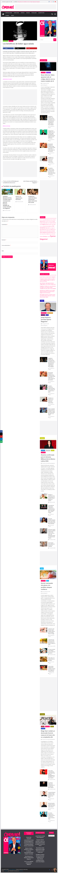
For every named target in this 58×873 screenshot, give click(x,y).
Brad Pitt (43, 221)
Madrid (43, 229)
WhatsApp (45, 236)
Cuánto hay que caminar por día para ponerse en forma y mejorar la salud (51, 642)
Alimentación (41, 12)
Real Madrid (49, 232)
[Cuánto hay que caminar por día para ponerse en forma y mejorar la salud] (43, 642)
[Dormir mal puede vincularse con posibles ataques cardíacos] (48, 574)
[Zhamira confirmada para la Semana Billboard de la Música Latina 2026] (48, 444)
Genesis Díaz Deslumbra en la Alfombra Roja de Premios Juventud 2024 (29, 844)
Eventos (22, 12)
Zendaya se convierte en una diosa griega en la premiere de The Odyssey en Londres (51, 497)
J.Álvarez (47, 224)
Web (3, 250)
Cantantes (43, 450)
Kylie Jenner (48, 227)
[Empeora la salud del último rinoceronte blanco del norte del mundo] (32, 189)
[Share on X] (1, 434)
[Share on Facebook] (1, 431)
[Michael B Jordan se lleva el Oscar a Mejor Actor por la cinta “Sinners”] (43, 806)
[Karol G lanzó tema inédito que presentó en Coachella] (43, 545)
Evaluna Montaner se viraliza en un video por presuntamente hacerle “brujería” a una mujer (28, 851)
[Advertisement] (35, 6)
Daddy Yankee (45, 222)
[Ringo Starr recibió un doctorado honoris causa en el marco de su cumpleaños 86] (48, 720)
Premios (52, 726)
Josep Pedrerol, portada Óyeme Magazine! (47, 277)
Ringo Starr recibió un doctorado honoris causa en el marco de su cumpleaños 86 (48, 734)
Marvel (55, 229)
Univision (41, 236)
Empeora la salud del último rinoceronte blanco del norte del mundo (32, 199)
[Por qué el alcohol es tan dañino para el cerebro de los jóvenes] (43, 652)
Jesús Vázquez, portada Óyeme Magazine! (30, 182)
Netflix (47, 231)
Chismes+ (7, 15)
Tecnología (34, 12)
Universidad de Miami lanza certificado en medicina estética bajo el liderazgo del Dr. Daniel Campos (51, 509)
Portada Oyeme (8, 12)
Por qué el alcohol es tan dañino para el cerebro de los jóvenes (51, 651)
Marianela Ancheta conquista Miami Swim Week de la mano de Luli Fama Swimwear (51, 521)
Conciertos (50, 221)
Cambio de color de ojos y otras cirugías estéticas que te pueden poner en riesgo (51, 631)
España (51, 222)
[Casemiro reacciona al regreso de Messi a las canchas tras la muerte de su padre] (43, 390)
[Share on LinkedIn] (1, 439)
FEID (40, 224)
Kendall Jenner (49, 226)
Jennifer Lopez (51, 224)
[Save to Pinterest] (1, 436)
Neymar (50, 231)
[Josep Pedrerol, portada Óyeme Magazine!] (48, 307)
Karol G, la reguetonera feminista (19, 198)
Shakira (47, 233)
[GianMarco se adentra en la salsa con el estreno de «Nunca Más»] (43, 161)
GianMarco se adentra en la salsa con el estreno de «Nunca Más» (50, 160)
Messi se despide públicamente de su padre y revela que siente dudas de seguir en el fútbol (51, 411)
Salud (47, 580)
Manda (26, 848)
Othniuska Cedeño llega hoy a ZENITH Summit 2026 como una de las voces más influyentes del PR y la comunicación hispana (51, 533)
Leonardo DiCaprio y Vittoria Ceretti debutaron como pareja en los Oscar (51, 795)
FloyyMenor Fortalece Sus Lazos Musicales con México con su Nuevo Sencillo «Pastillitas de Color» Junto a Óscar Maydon (51, 120)
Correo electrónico (6, 245)
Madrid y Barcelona (47, 229)
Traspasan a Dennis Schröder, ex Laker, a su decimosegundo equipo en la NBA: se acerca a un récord (47, 280)
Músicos (42, 726)
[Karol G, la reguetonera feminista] (19, 189)
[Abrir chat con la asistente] (55, 870)
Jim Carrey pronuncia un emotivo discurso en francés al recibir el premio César (51, 815)
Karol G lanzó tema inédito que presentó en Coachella (51, 544)
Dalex (49, 222)
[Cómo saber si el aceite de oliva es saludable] (43, 660)
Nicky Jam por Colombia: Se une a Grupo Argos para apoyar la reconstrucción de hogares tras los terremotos (51, 134)
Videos (12, 15)
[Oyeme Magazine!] (3, 14)
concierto (46, 221)
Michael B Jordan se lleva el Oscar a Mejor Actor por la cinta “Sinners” (51, 805)
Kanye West (45, 226)
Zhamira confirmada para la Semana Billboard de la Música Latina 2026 (48, 458)
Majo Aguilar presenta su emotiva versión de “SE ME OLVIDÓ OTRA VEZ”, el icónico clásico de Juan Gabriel (51, 148)
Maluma (52, 229)
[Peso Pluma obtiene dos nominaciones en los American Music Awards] (43, 785)
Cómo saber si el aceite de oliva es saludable (51, 659)
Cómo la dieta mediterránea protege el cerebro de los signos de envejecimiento (51, 669)
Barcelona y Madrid (52, 219)
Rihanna (52, 232)
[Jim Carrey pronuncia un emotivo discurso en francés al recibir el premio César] (43, 817)
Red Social (43, 728)
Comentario (5, 224)
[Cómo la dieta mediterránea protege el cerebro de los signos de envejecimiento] (43, 670)
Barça (41, 221)
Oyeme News (16, 12)
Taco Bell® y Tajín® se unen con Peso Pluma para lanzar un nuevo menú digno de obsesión (51, 171)
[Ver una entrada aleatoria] (55, 14)
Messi (41, 231)
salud (55, 232)
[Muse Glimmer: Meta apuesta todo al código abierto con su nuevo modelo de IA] (48, 66)
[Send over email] (1, 441)
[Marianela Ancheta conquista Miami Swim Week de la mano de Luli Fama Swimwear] (43, 522)
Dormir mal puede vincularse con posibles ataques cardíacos (47, 586)
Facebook (54, 222)
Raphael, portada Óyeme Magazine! (29, 863)
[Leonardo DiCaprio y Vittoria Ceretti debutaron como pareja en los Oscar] (43, 796)
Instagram (43, 224)
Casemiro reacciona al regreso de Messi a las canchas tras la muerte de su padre (51, 388)
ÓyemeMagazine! (14, 46)
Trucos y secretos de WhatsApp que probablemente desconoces (11, 182)
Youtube (48, 236)
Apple (44, 219)
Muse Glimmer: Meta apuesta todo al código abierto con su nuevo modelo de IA (48, 78)
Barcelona (47, 219)
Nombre (4, 240)
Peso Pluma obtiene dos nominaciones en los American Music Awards (51, 785)
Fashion (28, 12)
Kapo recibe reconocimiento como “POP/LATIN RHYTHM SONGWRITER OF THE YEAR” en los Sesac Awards (51, 774)
